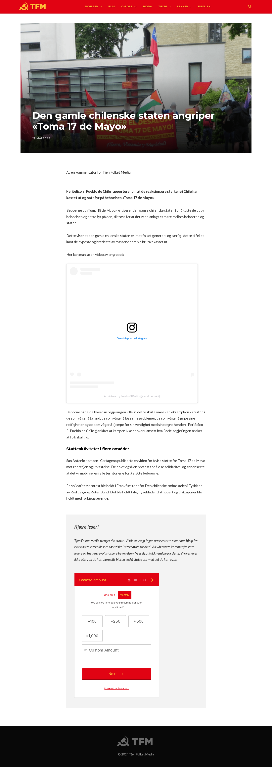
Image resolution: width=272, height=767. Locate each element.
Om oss (127, 6)
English (204, 6)
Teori (162, 6)
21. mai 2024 (41, 138)
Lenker (182, 6)
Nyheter (91, 6)
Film (111, 6)
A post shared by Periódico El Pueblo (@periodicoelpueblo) (132, 396)
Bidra (147, 6)
